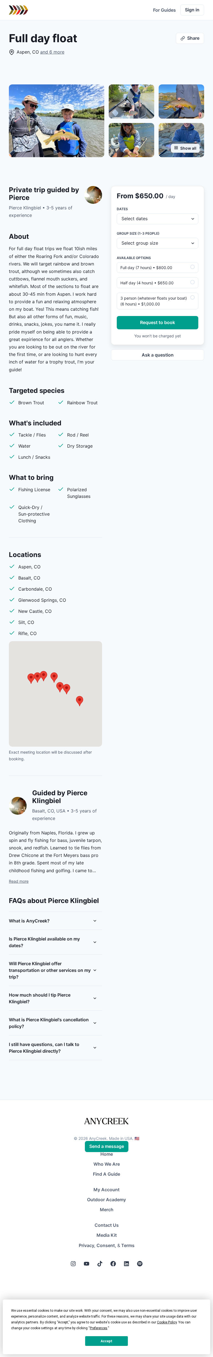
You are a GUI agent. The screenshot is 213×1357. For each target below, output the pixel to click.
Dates (122, 209)
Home (106, 1154)
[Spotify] (139, 1263)
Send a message (106, 1146)
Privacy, (87, 1245)
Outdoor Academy (106, 1199)
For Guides (164, 10)
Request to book (157, 322)
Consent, (106, 1245)
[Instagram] (73, 1263)
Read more (19, 881)
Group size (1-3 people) (138, 233)
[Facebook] (113, 1263)
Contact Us (107, 1225)
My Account (106, 1189)
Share (193, 38)
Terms (128, 1245)
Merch (106, 1209)
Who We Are (106, 1164)
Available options (134, 258)
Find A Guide (106, 1174)
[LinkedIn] (126, 1263)
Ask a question (158, 355)
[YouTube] (86, 1263)
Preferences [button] (98, 1328)
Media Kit (107, 1235)
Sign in (192, 9)
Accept (106, 1341)
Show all (188, 148)
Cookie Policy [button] (167, 1322)
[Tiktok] (99, 1263)
